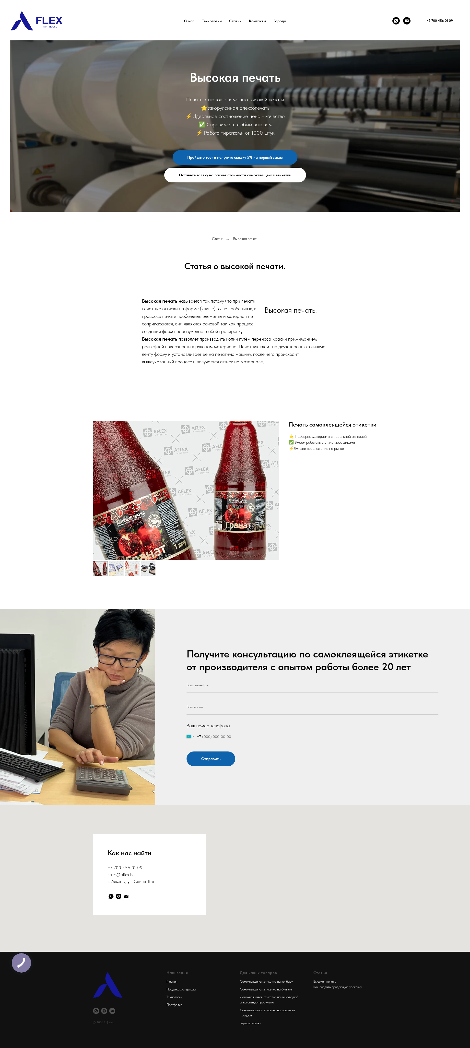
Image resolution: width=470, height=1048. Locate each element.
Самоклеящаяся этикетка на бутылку (266, 989)
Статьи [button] (235, 21)
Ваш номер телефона (208, 725)
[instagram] (119, 896)
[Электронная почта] (126, 896)
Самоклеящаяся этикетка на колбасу (266, 981)
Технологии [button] (212, 21)
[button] (235, 157)
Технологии (174, 997)
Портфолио (174, 1005)
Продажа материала (181, 989)
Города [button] (279, 21)
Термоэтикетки (250, 1023)
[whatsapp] (111, 896)
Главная (171, 981)
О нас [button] (189, 21)
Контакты (257, 21)
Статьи (217, 238)
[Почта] (407, 20)
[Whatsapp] (396, 20)
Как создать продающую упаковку (337, 987)
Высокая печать (245, 238)
